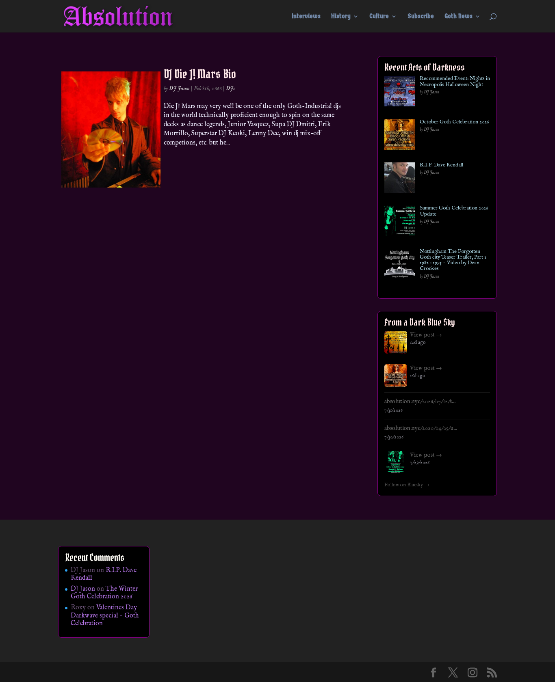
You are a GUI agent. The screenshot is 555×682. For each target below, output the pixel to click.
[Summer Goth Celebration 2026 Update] (399, 222)
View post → (426, 335)
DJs (230, 88)
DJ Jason (179, 88)
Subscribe (421, 16)
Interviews (306, 16)
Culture (379, 16)
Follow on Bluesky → (406, 485)
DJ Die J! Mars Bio (200, 74)
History (341, 16)
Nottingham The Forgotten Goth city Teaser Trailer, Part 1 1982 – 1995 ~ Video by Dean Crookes (453, 260)
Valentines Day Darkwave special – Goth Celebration (105, 615)
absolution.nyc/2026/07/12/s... (419, 401)
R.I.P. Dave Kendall (441, 165)
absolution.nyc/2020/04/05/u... (420, 428)
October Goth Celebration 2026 (454, 122)
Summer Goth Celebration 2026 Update (454, 211)
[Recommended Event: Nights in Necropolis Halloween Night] (399, 93)
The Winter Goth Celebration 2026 (104, 593)
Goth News (458, 16)
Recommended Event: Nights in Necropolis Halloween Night (455, 82)
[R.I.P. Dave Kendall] (399, 179)
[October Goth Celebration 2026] (399, 136)
